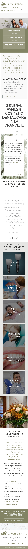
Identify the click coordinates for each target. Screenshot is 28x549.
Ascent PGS (23, 541)
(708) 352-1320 (10, 10)
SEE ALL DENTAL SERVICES (14, 377)
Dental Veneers (9, 170)
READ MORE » (10, 96)
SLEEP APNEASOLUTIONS (14, 306)
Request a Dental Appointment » (14, 514)
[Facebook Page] (21, 10)
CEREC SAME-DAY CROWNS (14, 282)
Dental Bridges (9, 172)
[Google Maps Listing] (18, 10)
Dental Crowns (18, 170)
